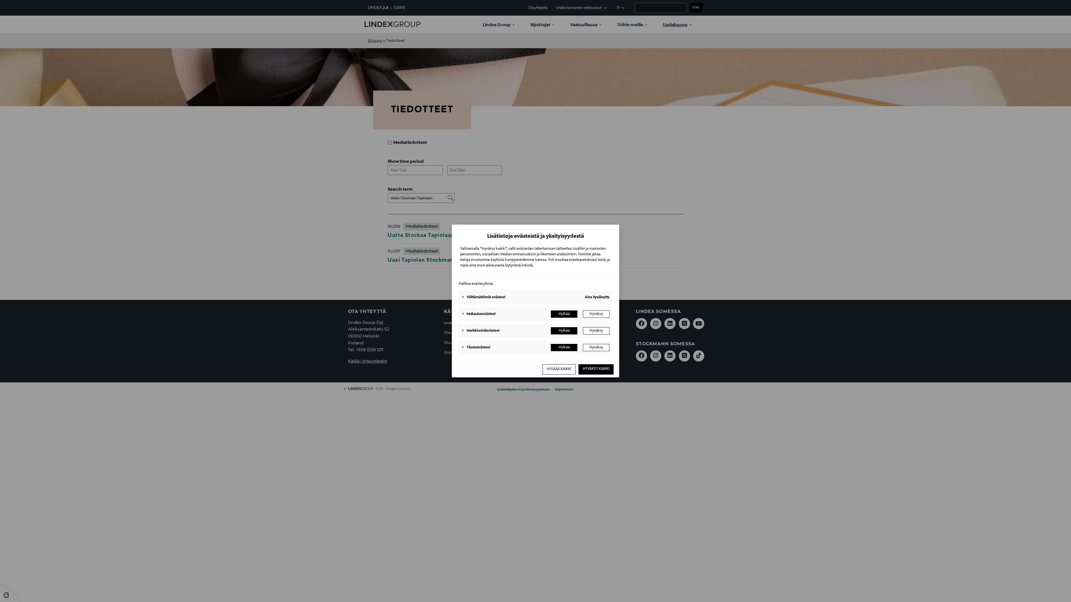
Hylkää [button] (564, 314)
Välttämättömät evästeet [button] (483, 297)
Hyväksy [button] (596, 314)
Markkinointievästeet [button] (481, 330)
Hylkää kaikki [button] (559, 369)
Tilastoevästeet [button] (476, 347)
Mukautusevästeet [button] (479, 314)
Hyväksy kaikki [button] (596, 369)
